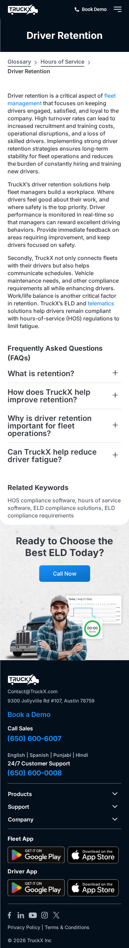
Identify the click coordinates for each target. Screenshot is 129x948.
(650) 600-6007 (34, 738)
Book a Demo (29, 714)
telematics (101, 303)
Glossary (19, 61)
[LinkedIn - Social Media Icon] (21, 915)
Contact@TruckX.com (32, 691)
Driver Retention (64, 35)
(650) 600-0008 (34, 773)
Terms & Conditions (67, 927)
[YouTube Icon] (33, 915)
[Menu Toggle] (117, 9)
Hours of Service (62, 61)
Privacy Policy (24, 927)
